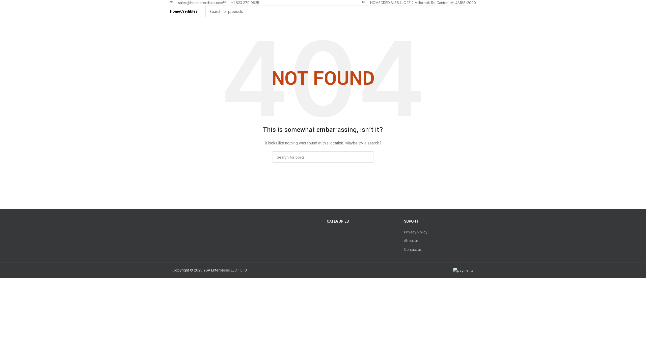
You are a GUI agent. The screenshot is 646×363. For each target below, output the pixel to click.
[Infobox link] (196, 3)
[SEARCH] (462, 11)
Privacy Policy (415, 232)
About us (411, 240)
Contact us (413, 249)
